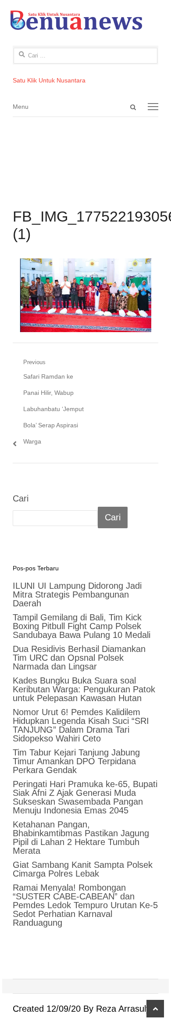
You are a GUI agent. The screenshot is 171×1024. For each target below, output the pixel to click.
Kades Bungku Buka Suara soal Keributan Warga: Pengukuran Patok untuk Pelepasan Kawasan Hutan (84, 689)
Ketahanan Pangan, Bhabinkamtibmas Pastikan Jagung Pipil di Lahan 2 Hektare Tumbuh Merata (81, 838)
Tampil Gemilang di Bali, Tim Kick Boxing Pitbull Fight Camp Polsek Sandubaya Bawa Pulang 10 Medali (81, 626)
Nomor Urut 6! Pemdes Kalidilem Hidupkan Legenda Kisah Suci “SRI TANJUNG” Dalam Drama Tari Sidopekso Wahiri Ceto (81, 725)
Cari (20, 498)
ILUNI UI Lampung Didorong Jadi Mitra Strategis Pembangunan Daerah (77, 594)
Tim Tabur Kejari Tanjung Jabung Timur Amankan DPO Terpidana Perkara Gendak (76, 761)
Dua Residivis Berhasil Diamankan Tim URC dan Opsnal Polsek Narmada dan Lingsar (79, 657)
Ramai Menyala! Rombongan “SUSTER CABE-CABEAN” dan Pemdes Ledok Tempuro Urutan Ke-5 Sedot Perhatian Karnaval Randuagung (85, 905)
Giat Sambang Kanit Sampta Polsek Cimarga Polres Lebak (83, 869)
